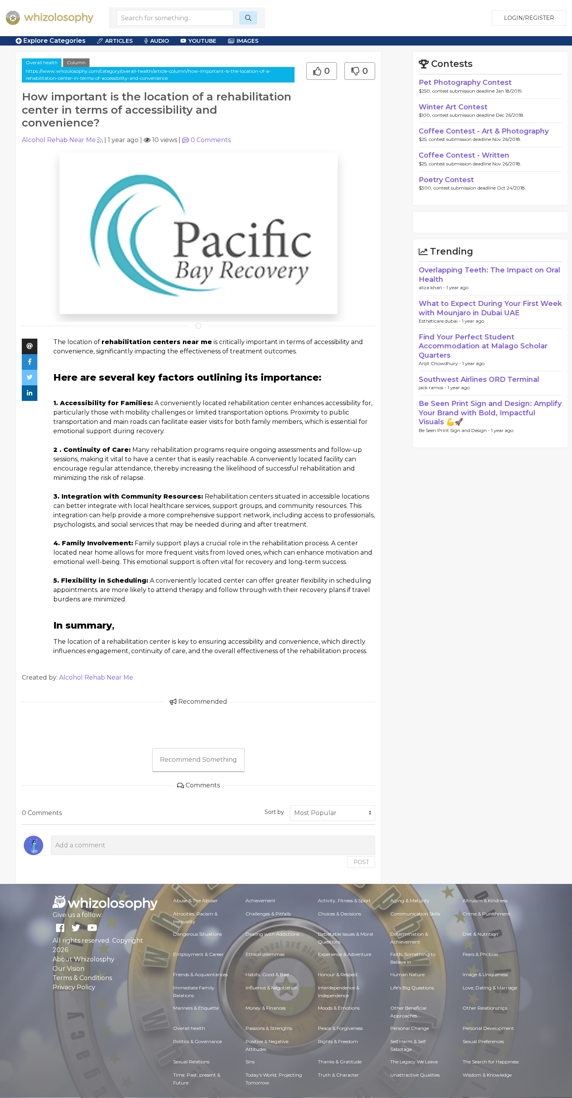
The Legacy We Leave (414, 1062)
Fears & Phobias (480, 954)
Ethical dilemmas (265, 954)
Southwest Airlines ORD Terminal (479, 379)
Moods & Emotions (339, 1008)
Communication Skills (415, 914)
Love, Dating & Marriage (490, 988)
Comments (211, 140)
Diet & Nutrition (480, 934)
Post (361, 862)
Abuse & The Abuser (195, 900)
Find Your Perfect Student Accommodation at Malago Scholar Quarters (483, 346)
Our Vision (68, 968)
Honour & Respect (338, 974)
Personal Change (409, 1028)
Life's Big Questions (412, 988)
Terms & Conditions (82, 978)
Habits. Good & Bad (267, 974)
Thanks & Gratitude (339, 1062)
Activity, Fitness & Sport (344, 900)
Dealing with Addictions (272, 934)
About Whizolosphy (83, 959)
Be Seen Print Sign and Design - (455, 430)
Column (76, 62)
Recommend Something (198, 759)
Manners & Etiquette (196, 1008)
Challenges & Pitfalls (268, 914)
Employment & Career (198, 954)
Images (247, 40)
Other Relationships (485, 1008)
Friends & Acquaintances (200, 974)
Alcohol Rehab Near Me (59, 140)
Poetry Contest (446, 180)
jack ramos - (433, 387)
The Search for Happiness (491, 1062)
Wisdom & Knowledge (487, 1075)
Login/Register (529, 17)
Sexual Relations (191, 1062)
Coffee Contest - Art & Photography (484, 131)
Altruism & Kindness (485, 900)
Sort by (274, 811)
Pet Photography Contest (465, 82)
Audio (159, 40)
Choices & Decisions (339, 914)
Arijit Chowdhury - (440, 363)
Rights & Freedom (338, 1041)
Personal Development (488, 1028)
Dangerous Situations (197, 934)
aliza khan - (432, 287)
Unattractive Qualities (415, 1075)
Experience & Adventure (344, 954)
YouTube (202, 40)
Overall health (42, 62)
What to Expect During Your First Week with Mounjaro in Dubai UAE (490, 308)
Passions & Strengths (269, 1028)
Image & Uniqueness (485, 974)
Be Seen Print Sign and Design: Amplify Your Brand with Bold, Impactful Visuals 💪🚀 (490, 412)
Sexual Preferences (483, 1041)
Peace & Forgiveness (340, 1028)
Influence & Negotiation (272, 988)
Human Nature (407, 974)
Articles (119, 40)
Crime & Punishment (487, 914)
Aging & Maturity (410, 900)
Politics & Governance (197, 1041)
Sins (250, 1062)
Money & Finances (266, 1008)
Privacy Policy (74, 987)
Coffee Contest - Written (464, 155)
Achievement (260, 900)
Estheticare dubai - (440, 321)
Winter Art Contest (453, 107)
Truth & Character (338, 1075)
